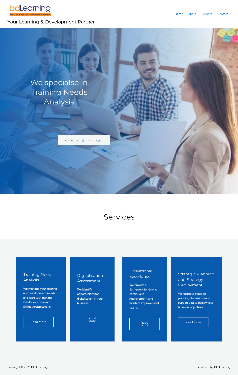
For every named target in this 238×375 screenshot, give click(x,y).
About (192, 14)
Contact (223, 14)
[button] (84, 140)
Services (207, 14)
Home (179, 14)
